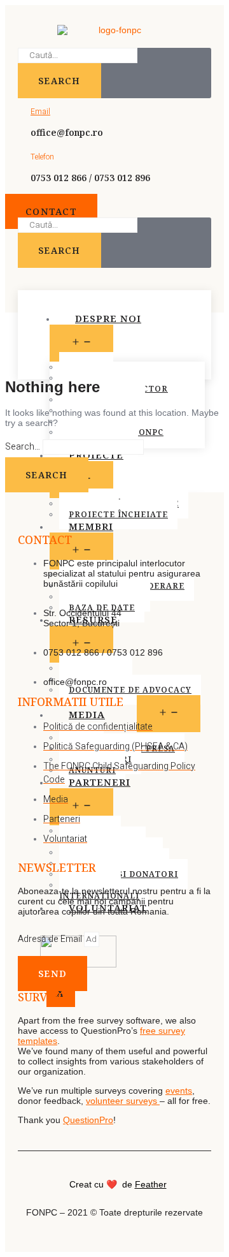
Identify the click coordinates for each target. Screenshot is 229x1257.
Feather (151, 1184)
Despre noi (108, 318)
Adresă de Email (51, 939)
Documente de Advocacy (130, 689)
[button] (51, 211)
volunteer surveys (123, 1101)
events (178, 1090)
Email (40, 111)
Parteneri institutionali (97, 836)
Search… (22, 446)
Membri (91, 526)
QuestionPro (88, 1120)
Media (87, 714)
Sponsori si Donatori (123, 874)
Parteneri (99, 782)
